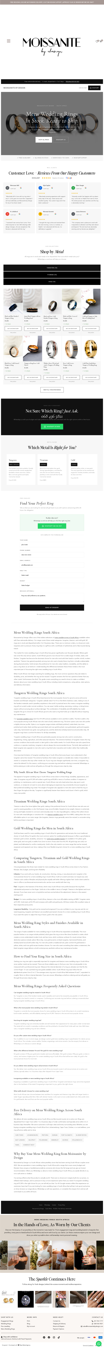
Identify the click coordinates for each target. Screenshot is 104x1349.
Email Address (25, 560)
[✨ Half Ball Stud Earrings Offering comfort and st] (8, 1299)
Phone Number (25, 550)
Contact (54, 1205)
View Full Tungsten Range (52, 390)
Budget (22, 581)
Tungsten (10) (52, 268)
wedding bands (81, 1230)
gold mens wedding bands (56, 839)
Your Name (24, 540)
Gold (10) (52, 282)
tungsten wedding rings (25, 719)
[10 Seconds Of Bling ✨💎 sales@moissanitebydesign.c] (96, 1299)
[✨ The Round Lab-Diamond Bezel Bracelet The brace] (43, 1299)
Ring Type (23, 570)
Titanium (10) (52, 275)
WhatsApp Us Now (53, 426)
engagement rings (66, 1230)
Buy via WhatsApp (13, 328)
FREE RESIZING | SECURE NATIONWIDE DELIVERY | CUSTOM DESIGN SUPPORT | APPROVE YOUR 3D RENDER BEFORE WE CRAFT (52, 2)
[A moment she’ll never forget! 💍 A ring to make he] (61, 1299)
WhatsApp (95, 88)
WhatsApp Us (61, 139)
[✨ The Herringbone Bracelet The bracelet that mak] (78, 1299)
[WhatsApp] (99, 1344)
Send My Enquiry (52, 608)
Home (40, 1205)
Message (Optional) (27, 591)
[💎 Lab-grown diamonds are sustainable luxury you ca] (25, 1299)
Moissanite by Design (14, 88)
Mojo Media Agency (25, 1345)
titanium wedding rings (55, 814)
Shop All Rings (43, 139)
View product (13, 332)
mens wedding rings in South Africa (67, 637)
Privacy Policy (61, 1205)
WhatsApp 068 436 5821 (72, 81)
